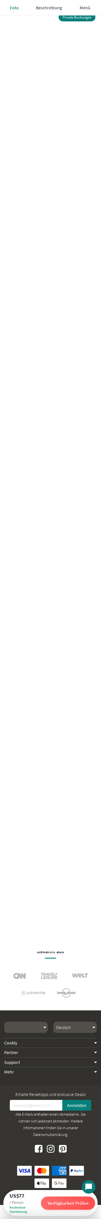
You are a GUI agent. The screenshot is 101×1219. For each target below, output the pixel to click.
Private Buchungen (77, 17)
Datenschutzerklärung (50, 1134)
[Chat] (88, 1187)
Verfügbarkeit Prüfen (68, 1203)
